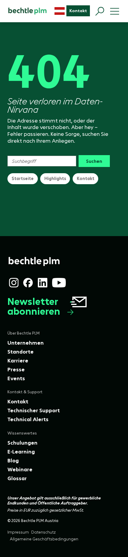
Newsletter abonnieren (33, 306)
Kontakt (85, 178)
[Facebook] (28, 282)
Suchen (94, 161)
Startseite (23, 178)
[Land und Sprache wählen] (59, 11)
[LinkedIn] (42, 282)
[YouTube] (59, 282)
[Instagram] (13, 282)
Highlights (55, 178)
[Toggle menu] (115, 11)
